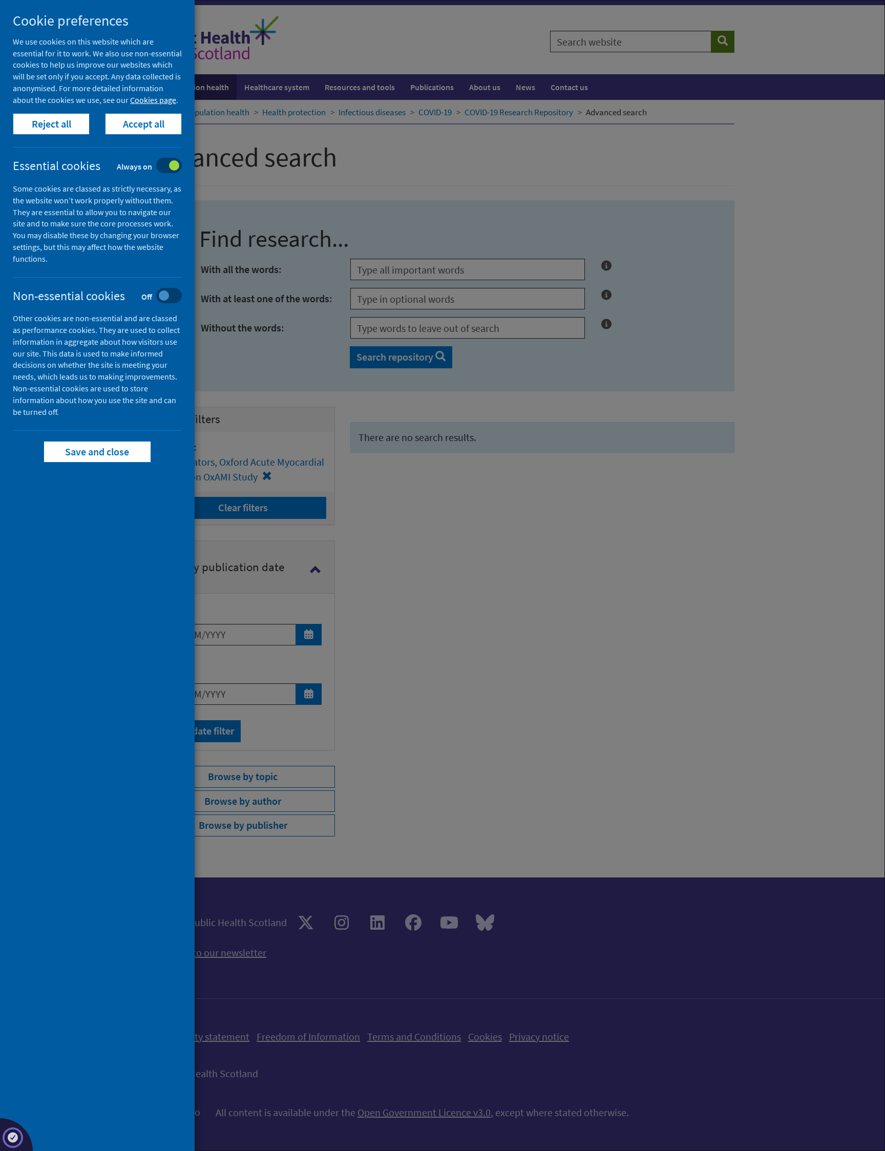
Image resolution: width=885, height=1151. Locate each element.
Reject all (51, 123)
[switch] (105, 166)
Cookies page (153, 100)
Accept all (143, 123)
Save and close (98, 451)
